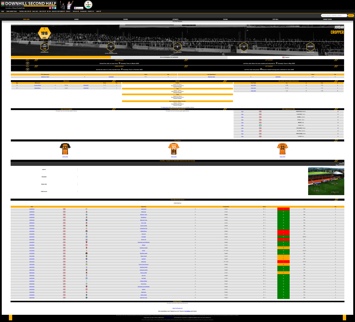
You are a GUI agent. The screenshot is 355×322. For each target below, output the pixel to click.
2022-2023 (253, 90)
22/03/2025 (31, 292)
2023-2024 (253, 88)
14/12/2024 (31, 253)
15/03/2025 (31, 289)
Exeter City (143, 239)
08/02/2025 (31, 272)
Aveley (143, 250)
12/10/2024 (31, 228)
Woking (143, 245)
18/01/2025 (31, 267)
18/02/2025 (31, 275)
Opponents (175, 19)
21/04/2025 (31, 294)
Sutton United (144, 256)
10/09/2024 (31, 211)
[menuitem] (2, 11)
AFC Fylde (143, 222)
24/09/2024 (31, 220)
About (98, 11)
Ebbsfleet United (143, 253)
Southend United (143, 267)
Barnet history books (169, 317)
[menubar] (50, 11)
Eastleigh (144, 258)
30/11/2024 (31, 247)
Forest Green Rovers (143, 264)
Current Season (327, 19)
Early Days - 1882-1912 (38, 11)
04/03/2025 (31, 283)
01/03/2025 (31, 281)
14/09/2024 (31, 214)
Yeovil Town (143, 283)
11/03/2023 (111, 76)
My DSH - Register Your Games (55, 11)
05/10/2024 (31, 225)
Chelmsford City (143, 228)
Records (125, 19)
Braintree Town (143, 214)
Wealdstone (143, 217)
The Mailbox (187, 311)
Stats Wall (275, 19)
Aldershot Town (211, 76)
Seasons (225, 19)
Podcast (68, 11)
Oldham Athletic (143, 281)
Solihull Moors (37, 88)
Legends (76, 19)
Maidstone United (45, 76)
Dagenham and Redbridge (143, 242)
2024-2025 (253, 85)
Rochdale (144, 236)
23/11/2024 (31, 245)
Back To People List (177, 308)
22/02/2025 (31, 278)
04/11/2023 (85, 85)
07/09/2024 (31, 209)
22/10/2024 (31, 233)
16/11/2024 (31, 242)
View (242, 111)
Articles (75, 11)
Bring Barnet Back (12, 11)
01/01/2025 (31, 258)
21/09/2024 (31, 217)
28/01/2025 (31, 269)
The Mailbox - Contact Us (87, 11)
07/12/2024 (31, 250)
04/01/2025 (31, 261)
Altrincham (143, 211)
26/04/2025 (277, 76)
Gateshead (143, 209)
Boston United (144, 225)
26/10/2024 (31, 236)
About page (165, 107)
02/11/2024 (31, 239)
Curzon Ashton (37, 85)
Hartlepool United (143, 247)
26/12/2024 (31, 256)
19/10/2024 (85, 88)
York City (144, 233)
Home (2, 11)
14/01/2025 (31, 264)
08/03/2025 (31, 286)
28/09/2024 (31, 222)
